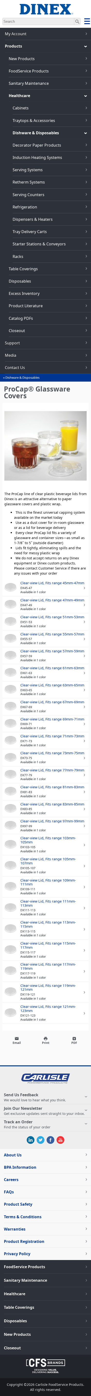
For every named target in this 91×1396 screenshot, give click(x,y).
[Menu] (87, 22)
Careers (11, 1179)
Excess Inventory (24, 293)
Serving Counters (28, 194)
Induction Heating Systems (37, 157)
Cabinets (21, 108)
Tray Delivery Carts (30, 231)
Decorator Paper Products (37, 145)
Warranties (14, 1229)
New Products (22, 58)
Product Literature (26, 305)
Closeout (17, 330)
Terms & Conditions (22, 1216)
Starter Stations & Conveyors (39, 244)
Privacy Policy (17, 1253)
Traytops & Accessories (34, 120)
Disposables (20, 281)
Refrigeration (25, 207)
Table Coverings (23, 268)
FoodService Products (29, 71)
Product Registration (24, 1241)
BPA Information (20, 1167)
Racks (18, 256)
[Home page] (45, 12)
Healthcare (19, 95)
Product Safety (18, 1204)
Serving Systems (28, 169)
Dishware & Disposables (36, 132)
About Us (13, 1155)
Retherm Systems (29, 182)
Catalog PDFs (21, 318)
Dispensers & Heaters (33, 219)
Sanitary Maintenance (29, 83)
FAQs (9, 1192)
